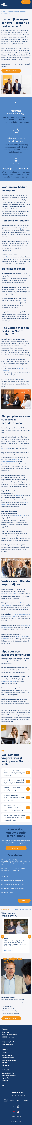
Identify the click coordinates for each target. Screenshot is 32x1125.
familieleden (5, 638)
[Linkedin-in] (14, 1106)
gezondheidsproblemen (9, 257)
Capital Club (5, 1078)
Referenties (5, 1065)
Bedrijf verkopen (7, 1053)
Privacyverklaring (16, 1116)
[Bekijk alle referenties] (30, 909)
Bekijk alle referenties (21, 909)
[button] (29, 7)
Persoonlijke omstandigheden (13, 880)
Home (3, 12)
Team (3, 1083)
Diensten (10, 12)
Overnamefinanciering (9, 1060)
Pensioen (7, 877)
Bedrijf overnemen (7, 1055)
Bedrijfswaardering (8, 1057)
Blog (3, 1085)
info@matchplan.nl (8, 1042)
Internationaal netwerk (9, 1075)
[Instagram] (17, 1106)
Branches (4, 1062)
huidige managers (21, 636)
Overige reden (8, 892)
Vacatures (5, 1080)
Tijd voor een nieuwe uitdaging (14, 884)
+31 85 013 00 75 (7, 1044)
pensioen (23, 228)
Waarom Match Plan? (8, 1073)
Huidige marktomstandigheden (14, 888)
